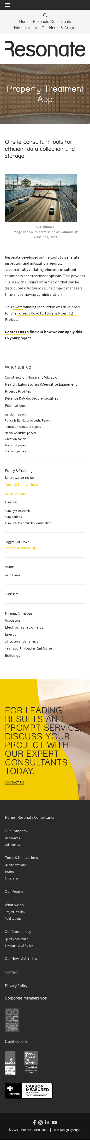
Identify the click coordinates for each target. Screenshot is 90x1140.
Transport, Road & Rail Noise (28, 648)
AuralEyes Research (17, 511)
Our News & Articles (59, 28)
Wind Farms (12, 575)
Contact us (15, 331)
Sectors (9, 567)
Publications (15, 405)
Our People (14, 891)
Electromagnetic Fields (24, 627)
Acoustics (12, 620)
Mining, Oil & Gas (18, 613)
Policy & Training (19, 470)
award (18, 306)
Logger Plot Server (17, 542)
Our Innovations (15, 494)
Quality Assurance (16, 939)
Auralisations (13, 517)
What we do (18, 367)
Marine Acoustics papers (20, 433)
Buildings (12, 655)
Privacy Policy (16, 985)
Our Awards (12, 838)
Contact (11, 972)
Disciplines (11, 594)
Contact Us (14, 782)
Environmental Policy (19, 946)
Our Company (16, 830)
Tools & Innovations (21, 484)
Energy (10, 634)
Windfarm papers (16, 414)
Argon (77, 1130)
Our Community (18, 931)
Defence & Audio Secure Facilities (31, 398)
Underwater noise (19, 477)
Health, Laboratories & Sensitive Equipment (41, 384)
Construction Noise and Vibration (32, 377)
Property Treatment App (20, 548)
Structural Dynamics (21, 641)
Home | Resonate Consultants (45, 21)
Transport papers (16, 445)
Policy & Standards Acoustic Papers (28, 420)
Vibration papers (15, 439)
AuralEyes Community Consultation (28, 523)
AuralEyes (11, 502)
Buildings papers (15, 451)
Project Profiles (18, 391)
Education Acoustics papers (23, 427)
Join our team (25, 28)
